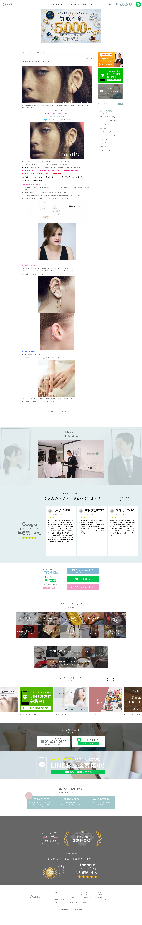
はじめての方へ (60, 4)
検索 (120, 104)
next (62, 411)
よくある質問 (92, 4)
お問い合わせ (102, 4)
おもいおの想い (49, 4)
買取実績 (83, 4)
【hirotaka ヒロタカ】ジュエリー (35, 61)
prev (51, 411)
